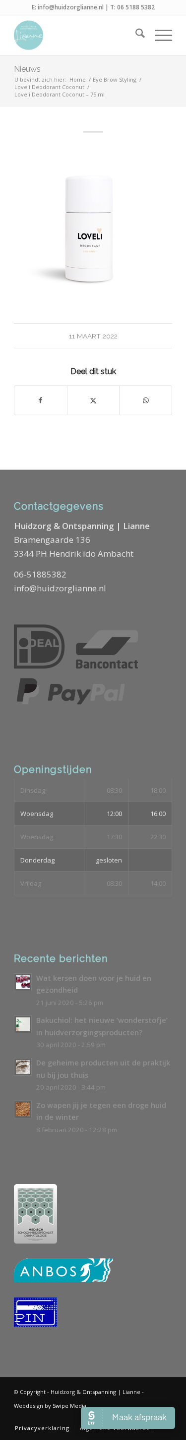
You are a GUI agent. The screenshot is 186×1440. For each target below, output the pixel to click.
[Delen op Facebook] (40, 400)
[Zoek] (135, 35)
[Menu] (158, 35)
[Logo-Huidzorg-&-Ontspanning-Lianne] (77, 35)
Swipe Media (69, 1405)
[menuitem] (135, 35)
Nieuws (27, 69)
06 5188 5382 (136, 7)
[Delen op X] (93, 400)
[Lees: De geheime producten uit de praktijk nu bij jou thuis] (23, 1067)
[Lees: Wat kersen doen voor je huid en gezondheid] (23, 982)
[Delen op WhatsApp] (146, 400)
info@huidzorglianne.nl (71, 7)
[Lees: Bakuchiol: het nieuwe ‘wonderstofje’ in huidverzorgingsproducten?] (23, 1024)
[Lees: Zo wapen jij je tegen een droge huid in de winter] (23, 1109)
